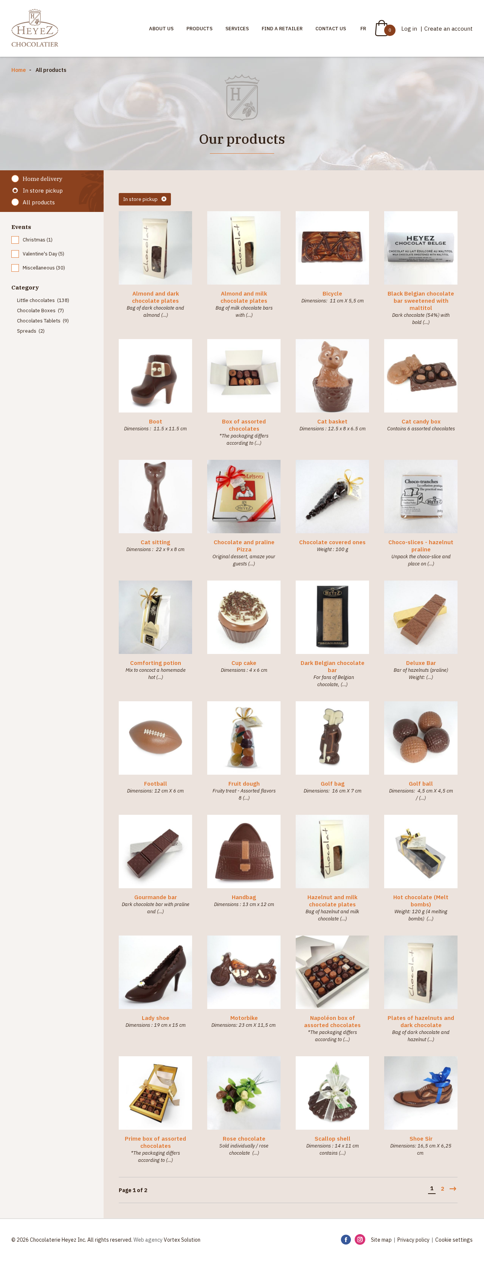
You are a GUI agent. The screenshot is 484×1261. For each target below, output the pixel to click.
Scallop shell (333, 1138)
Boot (155, 421)
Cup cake (243, 662)
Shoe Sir (421, 1138)
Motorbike (244, 1017)
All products (39, 202)
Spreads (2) (31, 331)
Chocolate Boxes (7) (40, 310)
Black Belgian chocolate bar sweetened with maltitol (421, 300)
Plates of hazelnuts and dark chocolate (421, 1021)
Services (237, 28)
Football (155, 783)
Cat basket (332, 421)
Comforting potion (155, 662)
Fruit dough (244, 783)
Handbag (244, 897)
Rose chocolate (244, 1138)
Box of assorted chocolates (244, 425)
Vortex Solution (182, 1239)
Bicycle (332, 293)
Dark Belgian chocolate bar (333, 666)
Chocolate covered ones (332, 542)
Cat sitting (155, 542)
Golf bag (332, 783)
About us (161, 28)
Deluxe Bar (421, 662)
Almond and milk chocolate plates (243, 297)
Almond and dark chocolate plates (155, 297)
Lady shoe (155, 1017)
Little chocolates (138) (43, 300)
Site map (381, 1239)
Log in (410, 28)
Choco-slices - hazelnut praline (420, 546)
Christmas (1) (38, 240)
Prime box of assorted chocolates (155, 1142)
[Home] (34, 28)
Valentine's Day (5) (43, 254)
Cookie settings (454, 1239)
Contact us (330, 28)
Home (18, 70)
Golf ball (421, 783)
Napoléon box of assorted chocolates (332, 1021)
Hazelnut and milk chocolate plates (332, 901)
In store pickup (43, 190)
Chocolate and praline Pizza (244, 546)
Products (199, 28)
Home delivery (42, 178)
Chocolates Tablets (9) (43, 321)
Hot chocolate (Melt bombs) (420, 901)
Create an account (448, 28)
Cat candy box (421, 421)
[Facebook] (345, 1240)
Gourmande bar (155, 897)
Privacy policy (413, 1239)
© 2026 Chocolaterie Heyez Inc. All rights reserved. (71, 1239)
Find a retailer (282, 28)
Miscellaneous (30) (44, 268)
